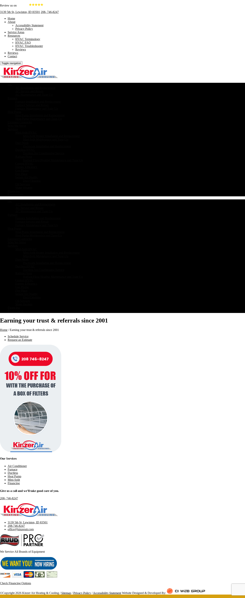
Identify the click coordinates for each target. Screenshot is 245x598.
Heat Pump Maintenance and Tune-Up (38, 118)
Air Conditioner (17, 466)
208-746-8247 (16, 525)
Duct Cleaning (32, 180)
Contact (12, 56)
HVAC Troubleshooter (29, 46)
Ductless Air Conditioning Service (43, 153)
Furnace (12, 98)
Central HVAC (24, 163)
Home (11, 18)
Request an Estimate (20, 339)
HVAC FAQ (23, 42)
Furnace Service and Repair (32, 105)
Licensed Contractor (20, 122)
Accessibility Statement (29, 25)
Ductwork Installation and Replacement (47, 146)
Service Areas (16, 32)
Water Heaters (23, 187)
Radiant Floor (23, 156)
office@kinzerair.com (21, 529)
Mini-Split (14, 479)
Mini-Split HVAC (26, 132)
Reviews (20, 49)
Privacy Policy (24, 28)
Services (13, 129)
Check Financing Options (15, 583)
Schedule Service (18, 336)
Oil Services (22, 184)
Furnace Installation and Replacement (38, 101)
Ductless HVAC (25, 149)
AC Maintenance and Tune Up (34, 94)
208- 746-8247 (50, 12)
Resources (14, 35)
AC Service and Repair (29, 91)
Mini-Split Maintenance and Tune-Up (45, 139)
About (11, 22)
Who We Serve (17, 125)
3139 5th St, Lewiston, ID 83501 (20, 12)
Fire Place (21, 174)
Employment (15, 194)
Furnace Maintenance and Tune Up (36, 108)
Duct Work (22, 143)
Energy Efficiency (26, 167)
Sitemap (66, 592)
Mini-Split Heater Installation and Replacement (51, 136)
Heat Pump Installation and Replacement (40, 115)
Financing (14, 191)
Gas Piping (22, 170)
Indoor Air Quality (26, 177)
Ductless (13, 472)
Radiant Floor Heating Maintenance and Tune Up (53, 160)
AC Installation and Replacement (35, 87)
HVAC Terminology (27, 39)
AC (10, 84)
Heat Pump (14, 112)
